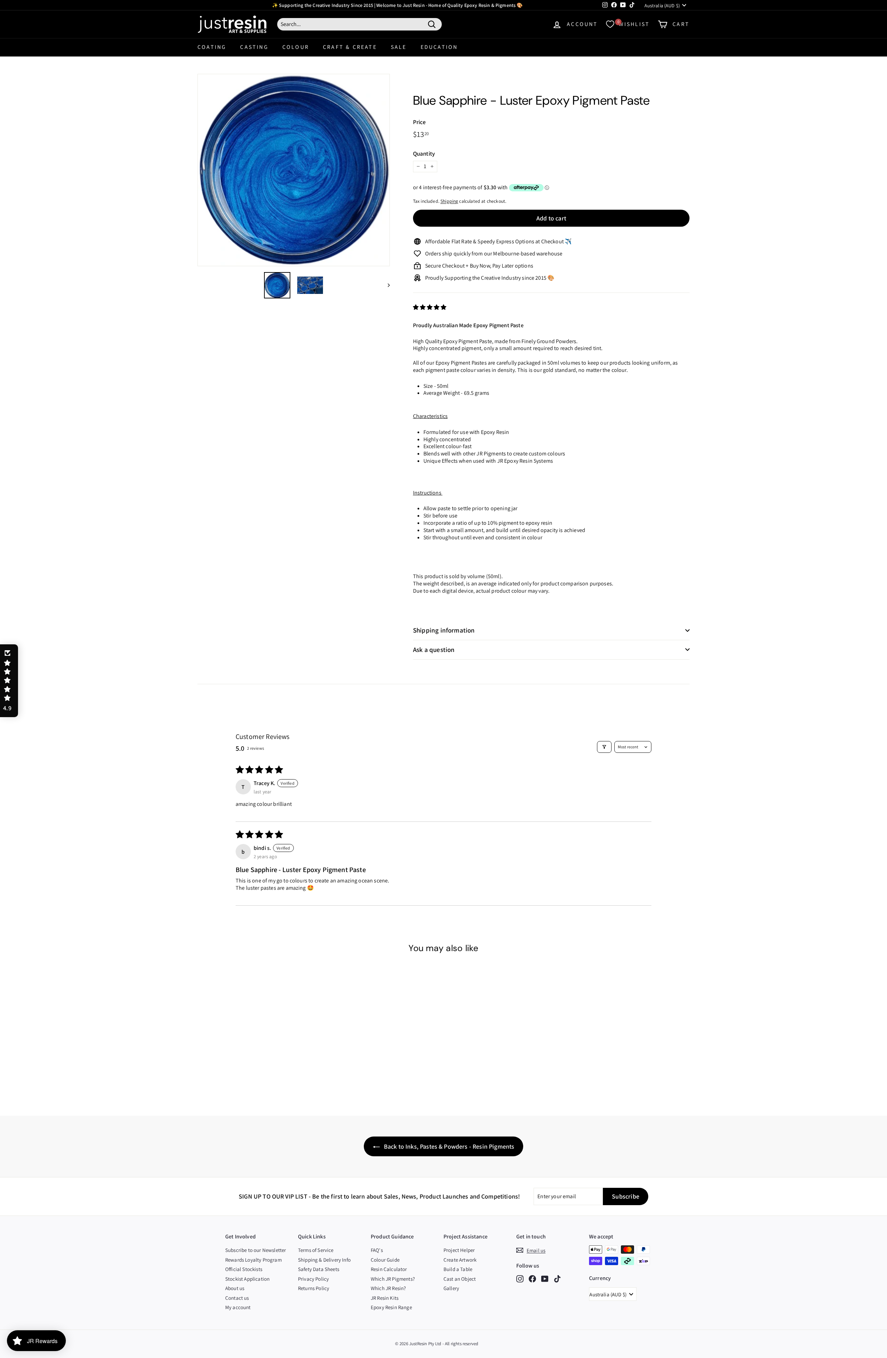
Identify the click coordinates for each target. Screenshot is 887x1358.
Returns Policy (313, 1288)
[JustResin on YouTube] (544, 1278)
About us (234, 1288)
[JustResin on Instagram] (520, 1278)
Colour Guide (385, 1259)
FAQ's (377, 1250)
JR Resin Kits (384, 1298)
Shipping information (444, 630)
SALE (399, 47)
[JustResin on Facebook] (532, 1278)
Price (419, 122)
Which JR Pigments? (393, 1279)
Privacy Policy (313, 1279)
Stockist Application (247, 1279)
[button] (430, 307)
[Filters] (604, 747)
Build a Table (458, 1269)
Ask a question (434, 649)
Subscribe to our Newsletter (255, 1250)
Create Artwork (460, 1259)
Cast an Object (460, 1279)
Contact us (237, 1298)
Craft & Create (350, 47)
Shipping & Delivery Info (324, 1259)
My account (238, 1307)
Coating (211, 47)
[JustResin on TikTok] (557, 1278)
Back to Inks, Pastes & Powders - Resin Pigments (449, 1146)
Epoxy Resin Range (391, 1307)
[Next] (385, 285)
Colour (295, 47)
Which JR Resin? (388, 1288)
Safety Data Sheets (318, 1269)
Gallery (451, 1288)
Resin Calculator (389, 1269)
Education (439, 47)
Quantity (424, 153)
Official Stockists (243, 1269)
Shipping (449, 201)
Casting (254, 47)
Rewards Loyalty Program (253, 1259)
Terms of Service (316, 1250)
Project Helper (459, 1250)
